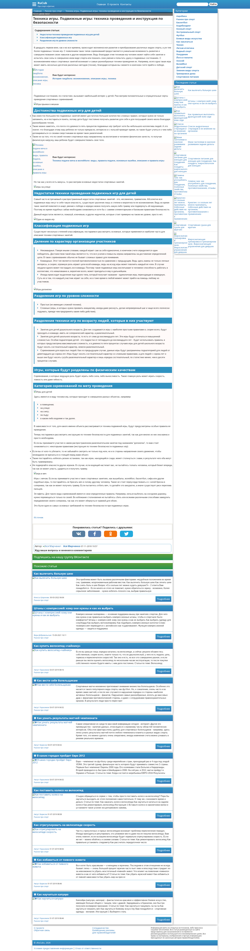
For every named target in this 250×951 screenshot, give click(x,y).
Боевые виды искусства (189, 38)
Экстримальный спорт (188, 32)
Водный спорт (183, 51)
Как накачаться (184, 41)
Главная (101, 4)
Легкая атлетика (185, 48)
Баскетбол (181, 22)
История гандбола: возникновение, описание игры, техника (84, 78)
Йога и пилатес (184, 57)
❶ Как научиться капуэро (51, 894)
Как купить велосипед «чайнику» (57, 646)
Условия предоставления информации (53, 948)
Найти (213, 4)
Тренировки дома (185, 73)
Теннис (180, 44)
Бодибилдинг (183, 25)
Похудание (182, 54)
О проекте (113, 4)
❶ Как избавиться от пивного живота (60, 859)
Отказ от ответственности (88, 948)
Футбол (180, 35)
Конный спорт (183, 28)
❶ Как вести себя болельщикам (56, 680)
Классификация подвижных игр (56, 37)
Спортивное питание (187, 76)
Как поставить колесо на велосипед (58, 790)
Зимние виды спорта (187, 70)
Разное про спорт (41, 600)
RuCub (42, 3)
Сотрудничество (100, 928)
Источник (38, 517)
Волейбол (181, 64)
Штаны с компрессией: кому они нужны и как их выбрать (73, 608)
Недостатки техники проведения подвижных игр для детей (69, 34)
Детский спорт (184, 67)
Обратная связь (42, 930)
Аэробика (181, 16)
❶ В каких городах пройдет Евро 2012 (59, 755)
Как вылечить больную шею (53, 573)
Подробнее (163, 599)
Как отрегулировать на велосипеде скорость (64, 825)
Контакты (125, 4)
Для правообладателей (103, 933)
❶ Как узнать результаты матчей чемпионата (65, 718)
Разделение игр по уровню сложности (58, 40)
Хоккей (180, 60)
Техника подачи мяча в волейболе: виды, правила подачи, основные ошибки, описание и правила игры (108, 160)
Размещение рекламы (103, 930)
